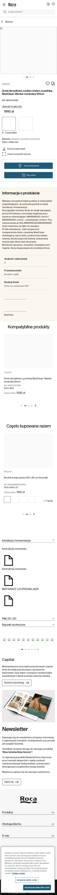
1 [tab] (22, 649)
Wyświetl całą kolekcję (14, 683)
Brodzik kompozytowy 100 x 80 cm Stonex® (26, 477)
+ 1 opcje (48, 501)
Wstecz (9, 22)
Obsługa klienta (11, 823)
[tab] (28, 541)
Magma (8, 471)
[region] (28, 869)
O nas (5, 835)
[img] (7, 499)
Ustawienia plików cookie (27, 880)
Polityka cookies (18, 873)
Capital (7, 372)
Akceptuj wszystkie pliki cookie (37, 887)
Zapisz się (9, 782)
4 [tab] (32, 649)
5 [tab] (35, 649)
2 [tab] (25, 649)
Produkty (7, 812)
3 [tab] (28, 649)
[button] (4, 12)
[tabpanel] (28, 50)
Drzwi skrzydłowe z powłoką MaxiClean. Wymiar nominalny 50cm (28, 380)
